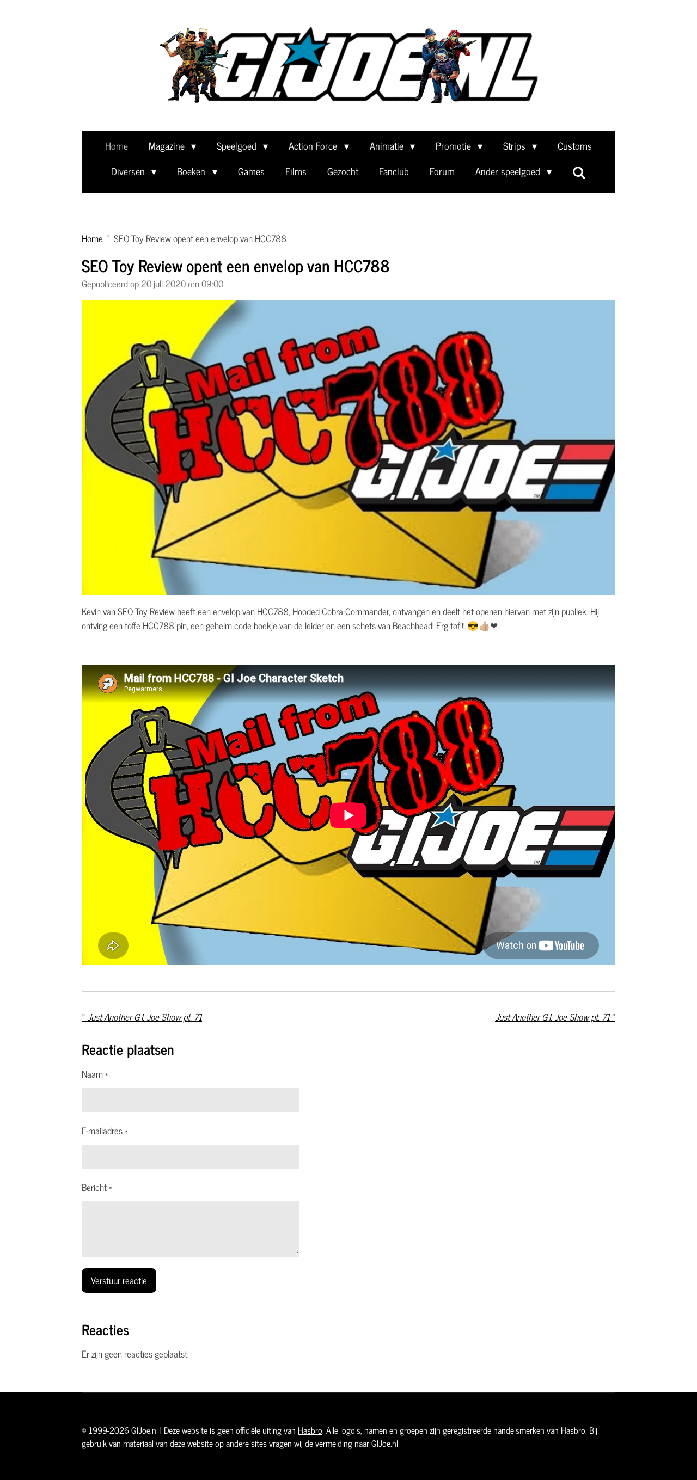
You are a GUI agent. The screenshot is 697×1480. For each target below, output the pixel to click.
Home (92, 238)
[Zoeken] (579, 172)
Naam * (95, 1074)
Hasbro (310, 1430)
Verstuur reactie (119, 1280)
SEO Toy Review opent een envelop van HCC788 (200, 238)
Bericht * (97, 1188)
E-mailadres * (105, 1131)
